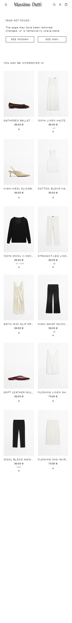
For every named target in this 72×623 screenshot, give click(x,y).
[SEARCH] (54, 4)
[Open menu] (6, 4)
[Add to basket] (19, 129)
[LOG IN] (60, 4)
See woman (20, 39)
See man (52, 39)
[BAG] (66, 4)
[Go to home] (28, 4)
